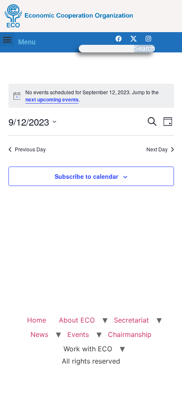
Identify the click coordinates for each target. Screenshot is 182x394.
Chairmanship (130, 334)
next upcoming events (52, 99)
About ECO (77, 320)
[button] (7, 39)
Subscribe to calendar (86, 176)
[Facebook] (119, 38)
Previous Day (30, 149)
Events (78, 334)
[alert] (91, 96)
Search (144, 48)
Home (36, 320)
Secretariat (131, 320)
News (39, 334)
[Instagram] (148, 38)
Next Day (157, 149)
